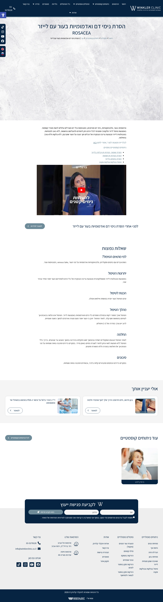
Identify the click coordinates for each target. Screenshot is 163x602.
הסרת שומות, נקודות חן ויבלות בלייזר (106, 152)
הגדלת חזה (153, 552)
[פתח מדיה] (33, 4)
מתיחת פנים (153, 543)
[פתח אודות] (70, 13)
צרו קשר (105, 548)
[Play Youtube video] (81, 190)
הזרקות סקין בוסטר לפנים (125, 566)
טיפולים (104, 38)
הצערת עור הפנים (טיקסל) (126, 545)
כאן (94, 142)
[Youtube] (31, 564)
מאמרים (105, 556)
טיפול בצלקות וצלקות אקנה (110, 162)
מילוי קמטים (128, 551)
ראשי (111, 38)
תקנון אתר (104, 561)
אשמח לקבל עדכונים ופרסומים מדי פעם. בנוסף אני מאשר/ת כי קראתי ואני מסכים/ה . (87, 517)
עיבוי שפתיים (128, 560)
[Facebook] (38, 564)
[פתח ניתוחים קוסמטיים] (93, 4)
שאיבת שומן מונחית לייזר (150, 563)
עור (82, 38)
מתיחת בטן (153, 556)
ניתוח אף (154, 548)
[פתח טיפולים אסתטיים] (74, 4)
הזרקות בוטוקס (127, 555)
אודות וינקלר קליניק (101, 543)
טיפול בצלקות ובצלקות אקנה (148, 570)
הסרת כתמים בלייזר (113, 158)
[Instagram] (25, 564)
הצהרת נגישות (103, 552)
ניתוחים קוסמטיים (92, 38)
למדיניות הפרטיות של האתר (53, 517)
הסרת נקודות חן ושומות (112, 155)
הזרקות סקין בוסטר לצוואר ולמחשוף (125, 574)
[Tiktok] (18, 564)
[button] (3, 15)
